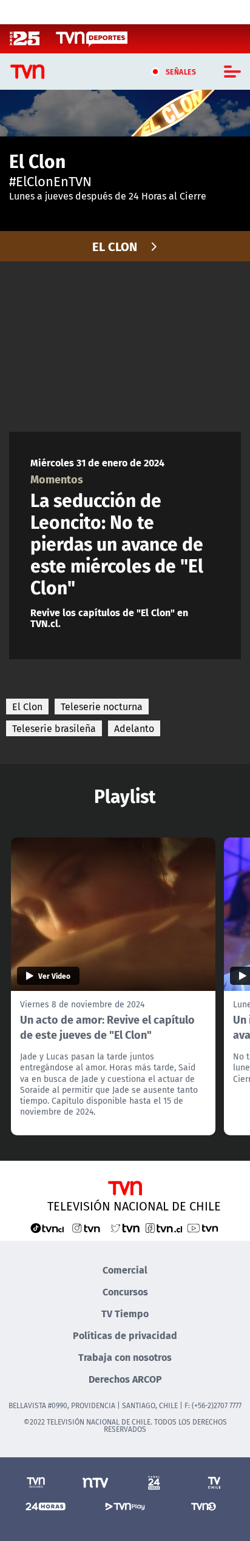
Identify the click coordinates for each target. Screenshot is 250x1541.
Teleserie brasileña (54, 728)
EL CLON (114, 246)
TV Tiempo (125, 1313)
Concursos (125, 1291)
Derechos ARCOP (125, 1378)
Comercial (125, 1269)
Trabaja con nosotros (125, 1357)
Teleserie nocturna (102, 706)
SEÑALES (181, 71)
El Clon (27, 706)
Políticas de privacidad (125, 1335)
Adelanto (134, 728)
